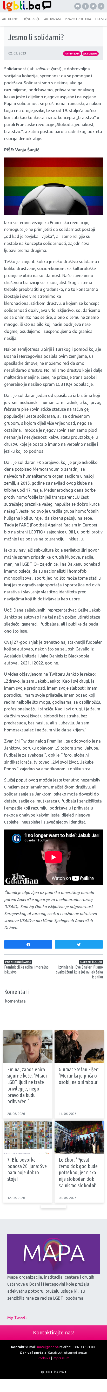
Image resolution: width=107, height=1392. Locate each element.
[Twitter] (93, 6)
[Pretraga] (101, 6)
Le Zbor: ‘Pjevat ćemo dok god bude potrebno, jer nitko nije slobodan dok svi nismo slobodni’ (78, 1172)
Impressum (61, 1358)
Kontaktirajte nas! (53, 1332)
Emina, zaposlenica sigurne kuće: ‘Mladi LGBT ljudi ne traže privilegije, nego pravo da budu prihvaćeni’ (27, 1085)
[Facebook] (85, 6)
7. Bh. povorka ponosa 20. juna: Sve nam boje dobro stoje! (27, 1169)
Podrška (44, 1358)
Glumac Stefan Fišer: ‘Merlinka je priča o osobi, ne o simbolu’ (79, 1075)
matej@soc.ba (48, 1347)
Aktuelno (90, 53)
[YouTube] (77, 6)
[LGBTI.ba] (27, 6)
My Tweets (17, 1317)
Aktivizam (72, 53)
